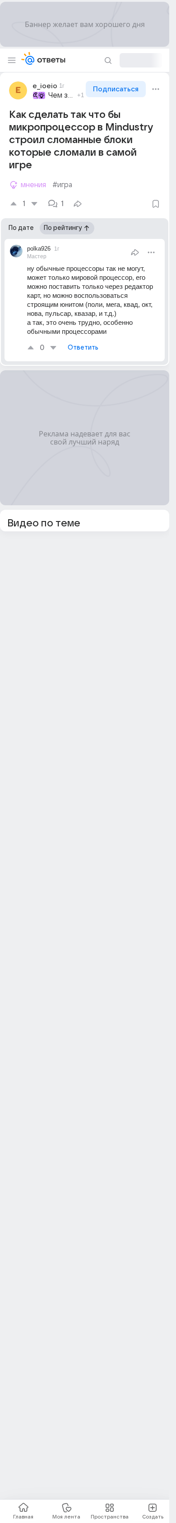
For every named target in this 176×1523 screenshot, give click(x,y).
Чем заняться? (61, 95)
